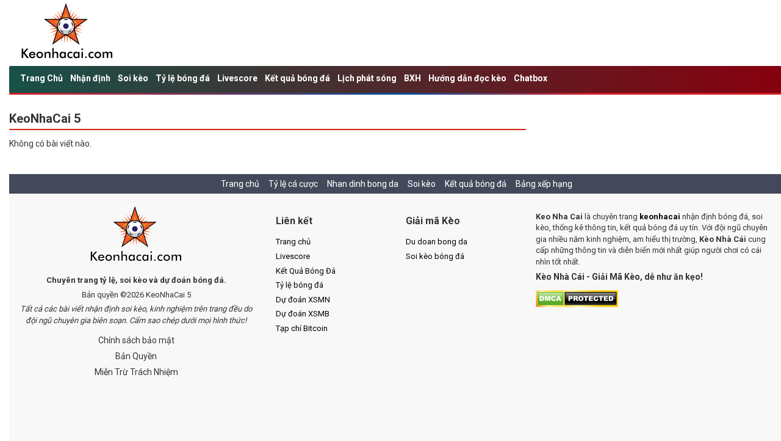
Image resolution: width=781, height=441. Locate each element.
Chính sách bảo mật (136, 340)
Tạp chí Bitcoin (302, 328)
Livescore (237, 78)
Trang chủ (240, 184)
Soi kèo (133, 78)
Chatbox (530, 78)
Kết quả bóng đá (297, 78)
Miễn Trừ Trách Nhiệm (136, 372)
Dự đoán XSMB (302, 313)
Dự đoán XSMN (303, 299)
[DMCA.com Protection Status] (577, 298)
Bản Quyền (136, 356)
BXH (412, 78)
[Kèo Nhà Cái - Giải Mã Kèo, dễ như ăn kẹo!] (67, 32)
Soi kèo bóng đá (435, 256)
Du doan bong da (436, 241)
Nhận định (90, 78)
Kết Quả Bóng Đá (306, 270)
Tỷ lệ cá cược (293, 184)
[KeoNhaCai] (136, 235)
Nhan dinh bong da (362, 184)
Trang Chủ (41, 78)
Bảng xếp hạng (544, 184)
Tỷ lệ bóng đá (183, 78)
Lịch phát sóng (367, 78)
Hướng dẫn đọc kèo (467, 78)
